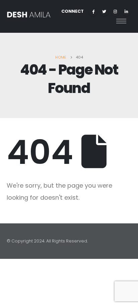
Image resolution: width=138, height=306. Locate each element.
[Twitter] (104, 11)
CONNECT (72, 11)
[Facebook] (93, 11)
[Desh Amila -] (29, 16)
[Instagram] (115, 11)
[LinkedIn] (126, 11)
